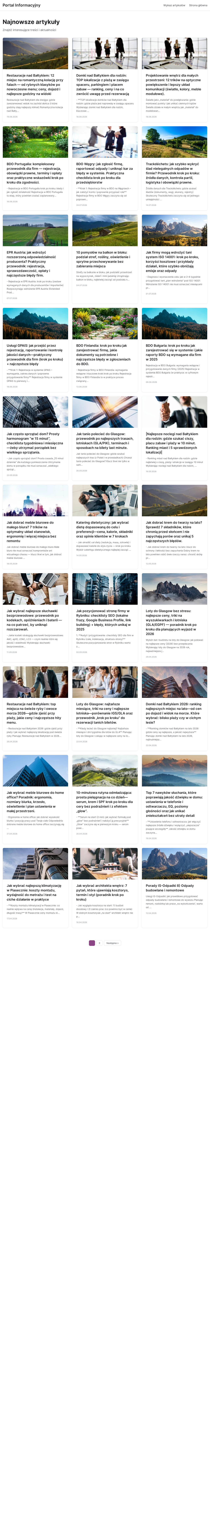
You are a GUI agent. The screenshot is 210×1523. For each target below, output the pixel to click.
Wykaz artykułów (174, 5)
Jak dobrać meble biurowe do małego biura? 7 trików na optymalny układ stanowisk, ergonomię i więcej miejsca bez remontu (31, 532)
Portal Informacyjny (22, 5)
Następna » (112, 943)
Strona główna (198, 5)
